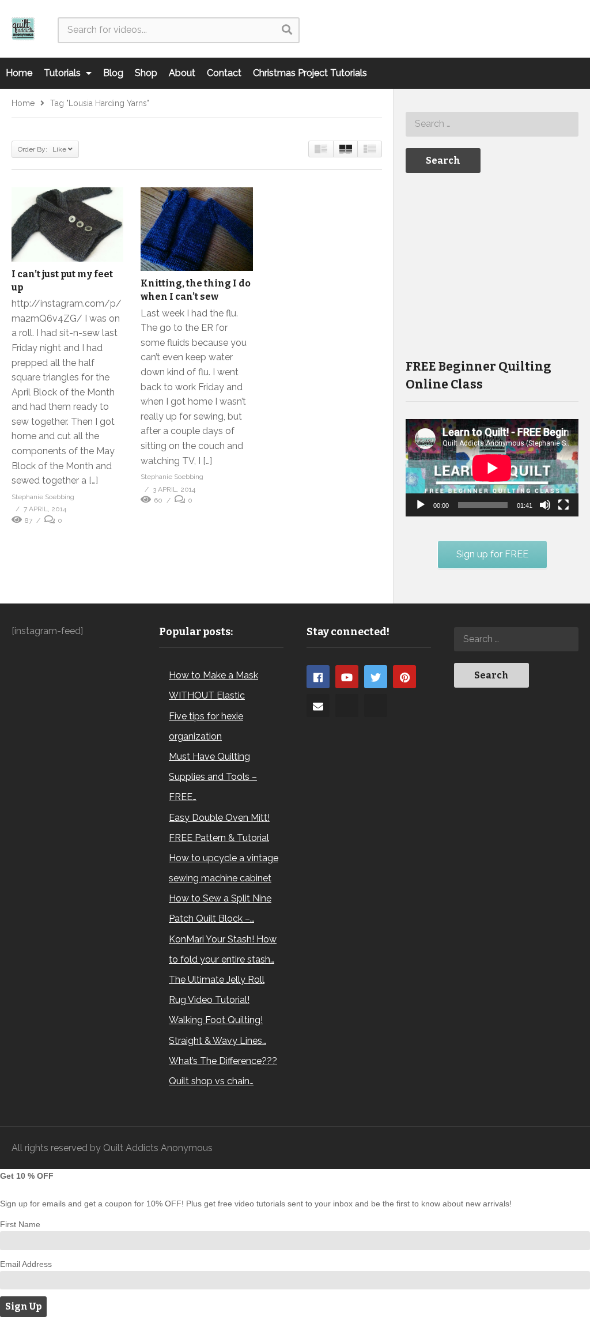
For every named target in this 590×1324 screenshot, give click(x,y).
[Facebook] (318, 676)
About (182, 72)
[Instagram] (346, 705)
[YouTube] (346, 676)
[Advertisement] (492, 265)
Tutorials (63, 72)
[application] (492, 467)
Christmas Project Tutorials (310, 72)
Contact (224, 72)
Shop (146, 72)
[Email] (318, 705)
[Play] (420, 505)
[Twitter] (375, 676)
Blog (113, 72)
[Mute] (545, 505)
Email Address (26, 1264)
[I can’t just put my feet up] (67, 224)
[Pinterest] (404, 676)
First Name (20, 1224)
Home (19, 72)
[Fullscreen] (563, 505)
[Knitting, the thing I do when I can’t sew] (196, 229)
